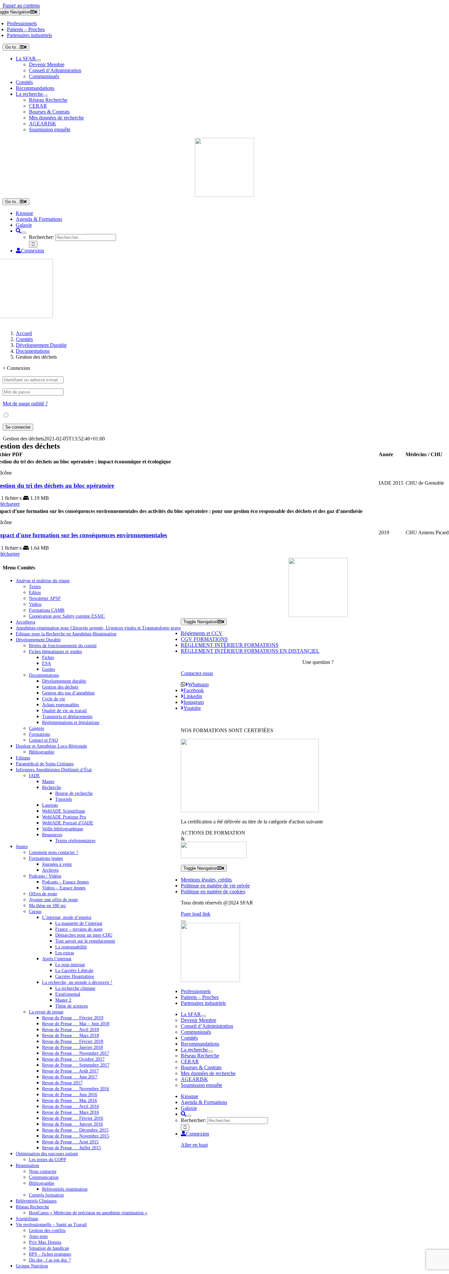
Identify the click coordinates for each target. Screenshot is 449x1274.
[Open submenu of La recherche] (45, 96)
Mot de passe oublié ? (25, 403)
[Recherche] (18, 231)
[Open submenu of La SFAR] (38, 60)
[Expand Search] (23, 233)
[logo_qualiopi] (250, 810)
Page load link (195, 914)
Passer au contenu (21, 5)
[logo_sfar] (224, 195)
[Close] (183, 922)
